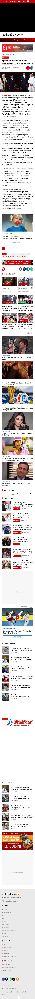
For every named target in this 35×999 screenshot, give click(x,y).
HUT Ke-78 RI (14, 254)
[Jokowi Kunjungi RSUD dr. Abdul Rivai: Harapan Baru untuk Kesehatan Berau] (25, 299)
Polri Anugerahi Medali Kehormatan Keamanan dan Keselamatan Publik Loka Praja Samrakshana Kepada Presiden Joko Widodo (25, 290)
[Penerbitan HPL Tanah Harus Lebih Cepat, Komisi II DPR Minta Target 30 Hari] (5, 650)
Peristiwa (4, 909)
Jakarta (6, 954)
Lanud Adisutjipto (9, 256)
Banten (6, 951)
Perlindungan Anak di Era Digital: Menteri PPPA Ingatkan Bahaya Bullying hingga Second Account (23, 564)
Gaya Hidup (5, 928)
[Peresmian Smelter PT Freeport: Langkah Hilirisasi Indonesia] (9, 318)
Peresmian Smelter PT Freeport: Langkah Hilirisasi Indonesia (9, 326)
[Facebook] (20, 269)
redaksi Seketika (6, 67)
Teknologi (5, 937)
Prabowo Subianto (10, 957)
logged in (14, 494)
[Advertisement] (17, 15)
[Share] (31, 68)
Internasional (6, 924)
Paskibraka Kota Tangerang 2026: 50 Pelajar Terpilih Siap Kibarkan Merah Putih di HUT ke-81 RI (22, 528)
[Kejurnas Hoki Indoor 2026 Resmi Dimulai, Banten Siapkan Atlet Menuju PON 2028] (5, 678)
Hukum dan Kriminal (8, 931)
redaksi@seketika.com (12, 901)
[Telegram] (28, 269)
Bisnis (4, 320)
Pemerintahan (7, 284)
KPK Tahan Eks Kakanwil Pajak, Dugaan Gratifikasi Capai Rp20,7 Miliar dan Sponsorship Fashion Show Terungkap (22, 816)
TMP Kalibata (23, 256)
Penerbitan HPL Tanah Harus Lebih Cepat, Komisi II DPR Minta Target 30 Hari (21, 649)
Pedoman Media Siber (9, 968)
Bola (3, 915)
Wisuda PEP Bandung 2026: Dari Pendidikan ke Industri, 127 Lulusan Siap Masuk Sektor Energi (23, 540)
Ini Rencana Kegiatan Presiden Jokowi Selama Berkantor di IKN (25, 326)
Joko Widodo (25, 254)
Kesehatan (23, 302)
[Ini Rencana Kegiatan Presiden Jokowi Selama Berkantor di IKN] (25, 318)
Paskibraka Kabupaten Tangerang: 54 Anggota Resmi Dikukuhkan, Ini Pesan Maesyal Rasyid (23, 505)
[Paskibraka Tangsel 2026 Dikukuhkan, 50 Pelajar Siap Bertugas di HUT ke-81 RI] (6, 517)
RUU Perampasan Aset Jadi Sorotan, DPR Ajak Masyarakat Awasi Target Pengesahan (21, 659)
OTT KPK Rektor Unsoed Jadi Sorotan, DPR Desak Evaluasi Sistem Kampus (20, 687)
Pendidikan (5, 57)
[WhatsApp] (31, 269)
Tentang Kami (6, 971)
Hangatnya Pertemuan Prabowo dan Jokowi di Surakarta (8, 290)
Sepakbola (7, 948)
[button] (32, 35)
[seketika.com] (13, 35)
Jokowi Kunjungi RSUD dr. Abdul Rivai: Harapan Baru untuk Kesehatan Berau (25, 308)
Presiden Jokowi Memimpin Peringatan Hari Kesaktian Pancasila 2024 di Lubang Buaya (9, 308)
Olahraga (5, 921)
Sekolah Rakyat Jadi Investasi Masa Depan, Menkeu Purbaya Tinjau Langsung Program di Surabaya (23, 552)
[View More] (17, 894)
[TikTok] (13, 979)
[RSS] (17, 979)
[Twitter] (24, 269)
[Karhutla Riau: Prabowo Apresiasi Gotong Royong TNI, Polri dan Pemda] (5, 808)
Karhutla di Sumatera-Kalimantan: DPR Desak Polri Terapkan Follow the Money (20, 696)
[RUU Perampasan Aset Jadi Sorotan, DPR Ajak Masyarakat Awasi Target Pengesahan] (5, 659)
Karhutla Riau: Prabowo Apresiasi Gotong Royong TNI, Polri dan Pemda (22, 807)
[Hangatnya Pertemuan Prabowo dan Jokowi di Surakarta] (9, 281)
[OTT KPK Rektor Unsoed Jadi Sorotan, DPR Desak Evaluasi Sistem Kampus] (5, 687)
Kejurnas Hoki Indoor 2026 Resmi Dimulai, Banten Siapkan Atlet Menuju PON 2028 (22, 677)
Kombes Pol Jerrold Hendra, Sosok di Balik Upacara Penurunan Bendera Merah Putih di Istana (22, 825)
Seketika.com (7, 95)
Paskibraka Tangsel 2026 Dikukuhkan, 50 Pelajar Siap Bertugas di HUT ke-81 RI (22, 516)
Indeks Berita (6, 965)
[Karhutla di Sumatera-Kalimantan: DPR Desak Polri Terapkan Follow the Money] (5, 697)
